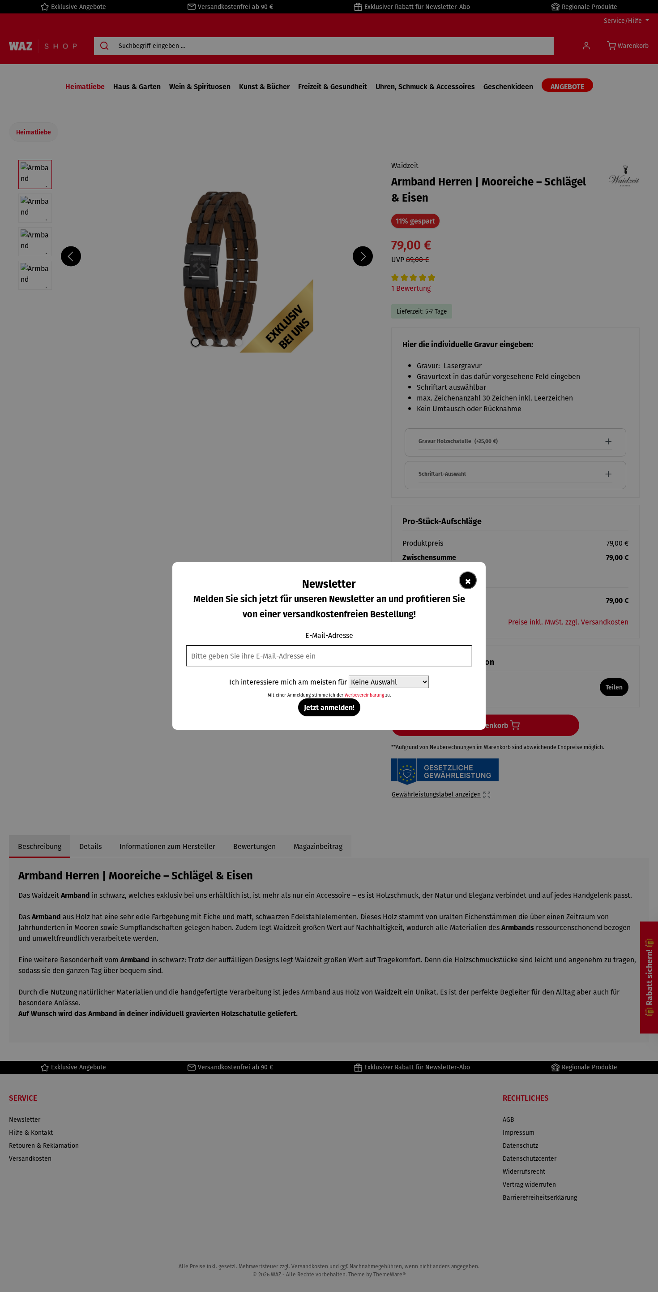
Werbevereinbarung (364, 695)
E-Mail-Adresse (329, 635)
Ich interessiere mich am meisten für (288, 681)
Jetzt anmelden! (329, 707)
